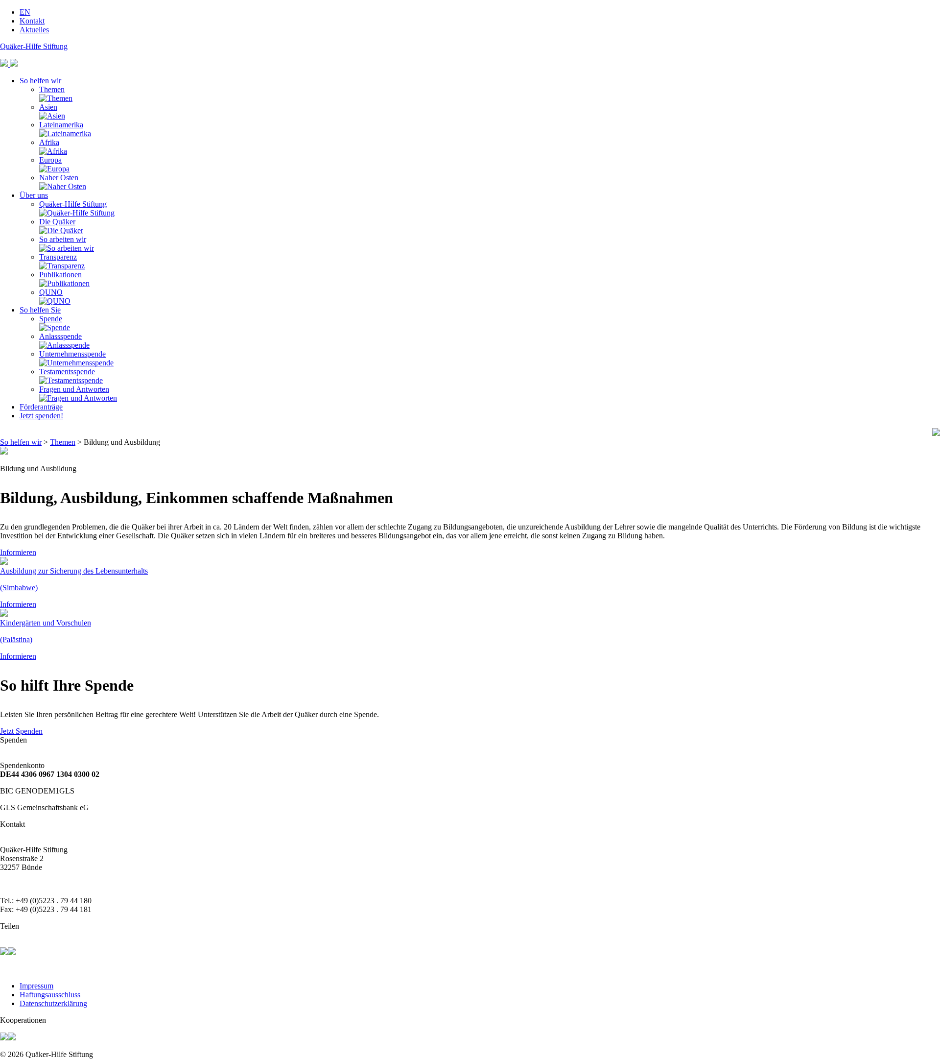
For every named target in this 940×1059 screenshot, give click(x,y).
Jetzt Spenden (21, 731)
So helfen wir (40, 80)
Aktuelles (34, 29)
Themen (62, 442)
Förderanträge (41, 407)
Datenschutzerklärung (53, 1003)
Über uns (34, 195)
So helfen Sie (40, 310)
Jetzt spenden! (41, 415)
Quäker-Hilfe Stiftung (34, 46)
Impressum (36, 986)
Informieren (18, 552)
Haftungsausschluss (50, 994)
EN (25, 12)
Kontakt (32, 21)
